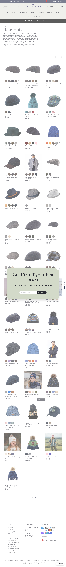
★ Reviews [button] (63, 285)
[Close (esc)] (57, 268)
